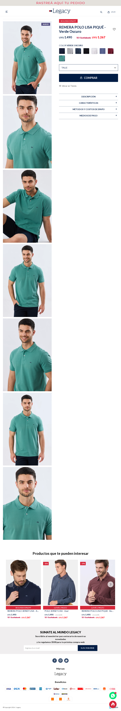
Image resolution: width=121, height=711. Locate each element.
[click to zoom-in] (27, 57)
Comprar (90, 77)
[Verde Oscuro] (62, 58)
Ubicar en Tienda (69, 86)
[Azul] (62, 51)
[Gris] (70, 51)
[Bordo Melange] (111, 51)
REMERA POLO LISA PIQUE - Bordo (98, 611)
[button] (112, 590)
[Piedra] (103, 51)
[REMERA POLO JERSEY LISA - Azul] (23, 582)
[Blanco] (94, 51)
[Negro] (86, 51)
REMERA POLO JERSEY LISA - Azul (23, 611)
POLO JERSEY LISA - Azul (56, 611)
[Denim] (78, 51)
